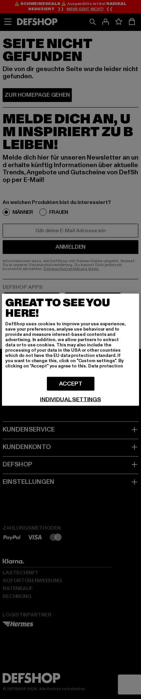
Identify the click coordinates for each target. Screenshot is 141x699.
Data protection (105, 365)
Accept (70, 383)
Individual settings (70, 399)
